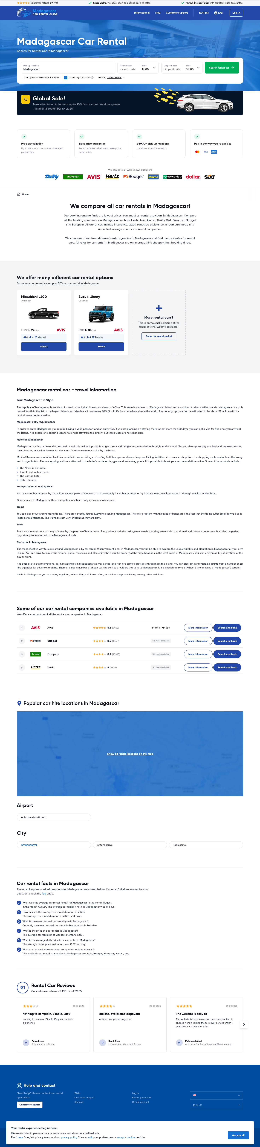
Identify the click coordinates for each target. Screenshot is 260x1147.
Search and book (227, 627)
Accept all (238, 1135)
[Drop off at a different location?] (23, 77)
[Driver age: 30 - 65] (65, 77)
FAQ (157, 13)
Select (43, 346)
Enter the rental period (159, 336)
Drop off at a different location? (42, 77)
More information (198, 627)
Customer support (177, 13)
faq (44, 893)
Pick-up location (31, 65)
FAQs (77, 1093)
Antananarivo (29, 845)
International (142, 13)
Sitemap (78, 1102)
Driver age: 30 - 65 (79, 77)
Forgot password (141, 1097)
